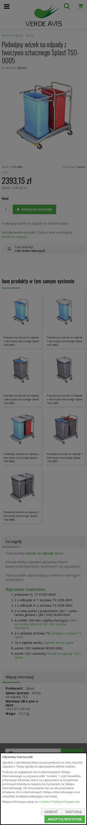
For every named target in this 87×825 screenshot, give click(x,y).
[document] (43, 789)
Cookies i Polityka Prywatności (59, 802)
